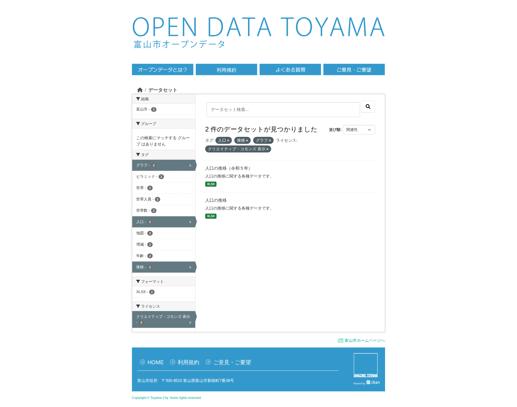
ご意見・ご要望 (232, 362)
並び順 (334, 129)
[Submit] (368, 107)
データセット (162, 90)
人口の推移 (216, 200)
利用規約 (188, 362)
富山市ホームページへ (365, 340)
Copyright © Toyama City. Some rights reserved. (167, 398)
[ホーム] (140, 90)
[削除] (228, 140)
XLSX (211, 184)
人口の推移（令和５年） (229, 168)
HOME (156, 362)
